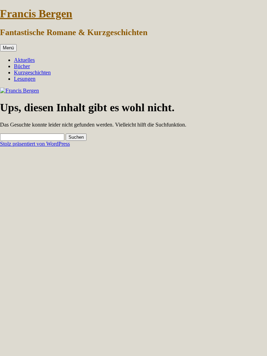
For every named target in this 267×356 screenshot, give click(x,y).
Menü (8, 47)
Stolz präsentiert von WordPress (35, 144)
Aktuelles (24, 60)
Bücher (22, 66)
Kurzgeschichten (32, 72)
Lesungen (24, 79)
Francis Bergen (36, 13)
